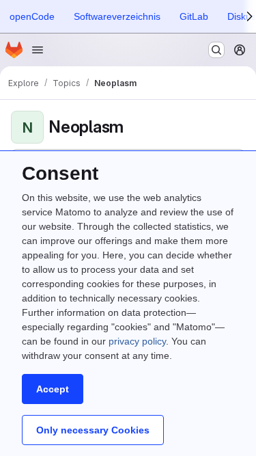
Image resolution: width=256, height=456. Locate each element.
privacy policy (137, 341)
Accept (52, 389)
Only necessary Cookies (93, 430)
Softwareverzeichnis (117, 16)
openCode (32, 16)
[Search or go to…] (216, 50)
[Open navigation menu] (37, 50)
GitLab (194, 16)
